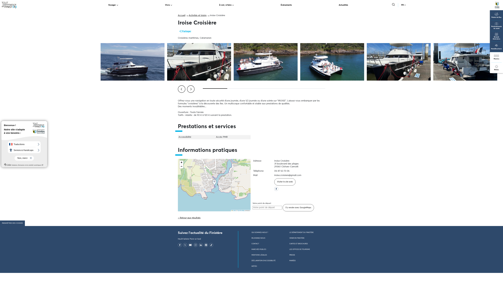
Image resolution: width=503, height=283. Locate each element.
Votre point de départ (262, 203)
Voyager (112, 5)
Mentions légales (259, 255)
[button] (214, 182)
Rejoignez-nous (258, 238)
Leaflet (234, 210)
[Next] (190, 88)
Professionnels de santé (496, 27)
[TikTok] (211, 245)
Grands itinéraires (496, 38)
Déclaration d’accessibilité (263, 261)
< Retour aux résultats (189, 218)
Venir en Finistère (296, 238)
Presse (292, 255)
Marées (496, 59)
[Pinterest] (206, 245)
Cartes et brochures (298, 244)
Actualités (343, 5)
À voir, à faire (225, 5)
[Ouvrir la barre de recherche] (393, 4)
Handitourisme (496, 49)
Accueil (181, 15)
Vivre (167, 5)
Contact (255, 244)
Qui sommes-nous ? (260, 232)
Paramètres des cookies (12, 223)
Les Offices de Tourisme (299, 249)
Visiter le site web (285, 182)
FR (402, 5)
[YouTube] (190, 245)
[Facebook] (180, 245)
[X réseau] (185, 245)
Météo (496, 70)
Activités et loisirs (198, 15)
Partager (186, 31)
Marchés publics (259, 249)
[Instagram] (196, 245)
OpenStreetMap (241, 210)
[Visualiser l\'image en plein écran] (133, 62)
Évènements (286, 5)
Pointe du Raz (496, 17)
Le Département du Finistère (301, 232)
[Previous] (181, 88)
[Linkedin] (201, 245)
